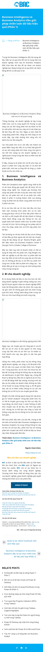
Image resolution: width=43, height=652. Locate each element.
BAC (3, 462)
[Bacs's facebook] (17, 648)
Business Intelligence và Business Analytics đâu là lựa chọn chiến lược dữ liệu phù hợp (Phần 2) (20, 553)
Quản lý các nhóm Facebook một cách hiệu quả (22, 542)
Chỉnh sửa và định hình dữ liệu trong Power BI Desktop (18, 505)
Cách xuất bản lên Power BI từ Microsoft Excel (22, 629)
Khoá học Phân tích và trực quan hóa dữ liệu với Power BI (18, 495)
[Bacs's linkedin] (26, 648)
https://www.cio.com (33, 453)
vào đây (37, 522)
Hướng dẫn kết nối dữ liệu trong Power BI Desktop (17, 508)
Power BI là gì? (6, 514)
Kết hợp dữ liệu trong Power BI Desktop (13, 507)
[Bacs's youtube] (21, 648)
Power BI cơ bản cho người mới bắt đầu (13, 503)
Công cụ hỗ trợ (14, 40)
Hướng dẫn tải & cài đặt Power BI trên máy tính (15, 510)
